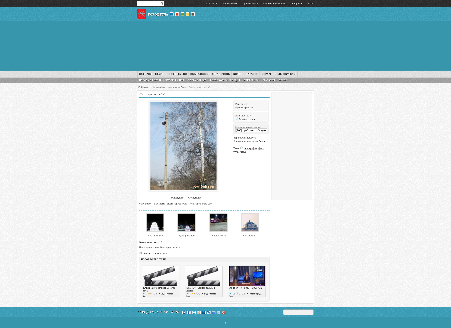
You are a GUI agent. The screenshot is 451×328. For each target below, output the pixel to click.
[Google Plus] (223, 312)
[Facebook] (189, 312)
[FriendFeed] (213, 312)
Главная (145, 87)
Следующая (194, 197)
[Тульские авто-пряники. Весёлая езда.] (160, 276)
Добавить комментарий (155, 253)
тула (235, 151)
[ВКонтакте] (184, 312)
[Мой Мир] (204, 312)
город (243, 151)
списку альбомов (256, 141)
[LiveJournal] (209, 312)
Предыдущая (176, 197)
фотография (250, 148)
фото (261, 148)
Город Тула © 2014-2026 (158, 312)
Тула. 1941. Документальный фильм (200, 289)
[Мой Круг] (218, 312)
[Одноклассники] (199, 312)
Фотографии (159, 87)
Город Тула (158, 14)
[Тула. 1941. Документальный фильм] (203, 276)
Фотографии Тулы (177, 87)
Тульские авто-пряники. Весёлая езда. (159, 289)
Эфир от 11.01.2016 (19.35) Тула (245, 287)
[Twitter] (194, 312)
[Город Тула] (141, 14)
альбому (251, 137)
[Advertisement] (225, 46)
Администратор (247, 119)
